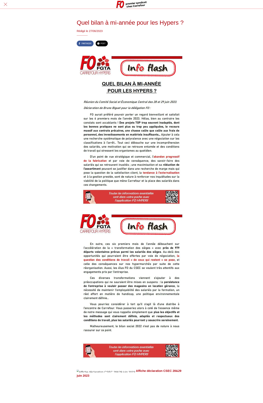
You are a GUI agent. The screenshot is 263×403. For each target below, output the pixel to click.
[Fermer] (5, 4)
